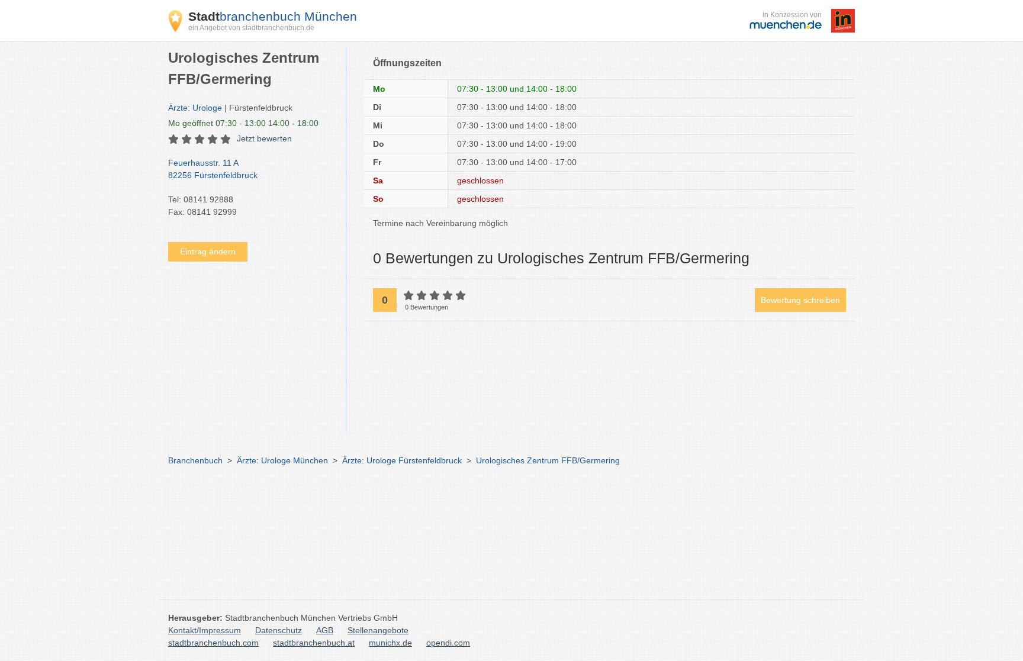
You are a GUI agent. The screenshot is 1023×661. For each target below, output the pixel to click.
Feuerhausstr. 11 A (213, 169)
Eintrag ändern (208, 251)
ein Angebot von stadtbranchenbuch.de (251, 28)
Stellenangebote (378, 630)
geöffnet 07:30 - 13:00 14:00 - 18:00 (243, 123)
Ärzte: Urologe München (282, 460)
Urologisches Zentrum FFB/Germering (548, 460)
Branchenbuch (195, 460)
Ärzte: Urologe (195, 107)
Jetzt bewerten (264, 138)
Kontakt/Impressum (204, 630)
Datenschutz (278, 630)
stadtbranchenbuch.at (314, 642)
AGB (324, 630)
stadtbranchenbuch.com (213, 642)
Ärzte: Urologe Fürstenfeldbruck (402, 460)
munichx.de (390, 642)
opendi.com (448, 642)
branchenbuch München (272, 16)
